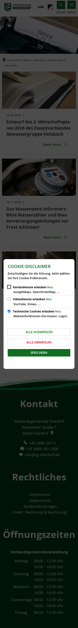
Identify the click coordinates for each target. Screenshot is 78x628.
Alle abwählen (39, 342)
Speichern (39, 352)
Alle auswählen (39, 332)
